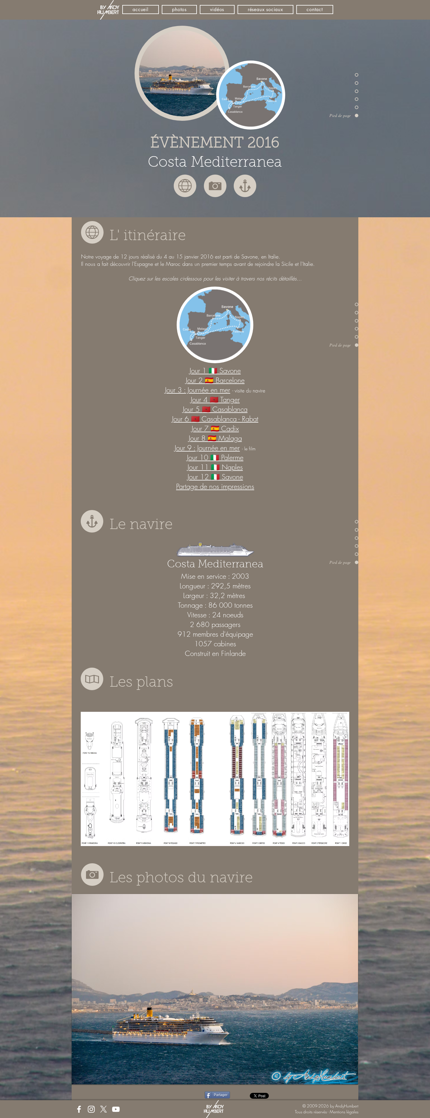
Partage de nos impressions (215, 486)
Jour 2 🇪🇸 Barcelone (215, 380)
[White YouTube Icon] (116, 1109)
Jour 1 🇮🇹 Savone (215, 370)
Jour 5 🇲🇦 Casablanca (215, 409)
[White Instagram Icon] (91, 1109)
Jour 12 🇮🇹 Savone (215, 476)
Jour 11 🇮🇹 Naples (215, 467)
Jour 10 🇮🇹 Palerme (215, 457)
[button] (215, 989)
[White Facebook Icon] (79, 1109)
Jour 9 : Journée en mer (207, 447)
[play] (346, 1079)
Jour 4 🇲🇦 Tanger (215, 399)
